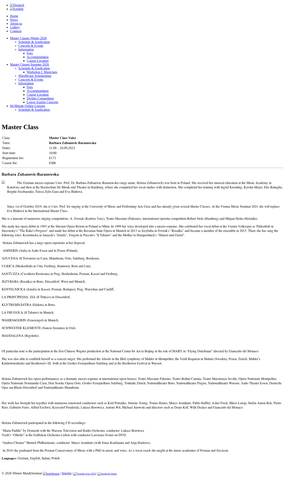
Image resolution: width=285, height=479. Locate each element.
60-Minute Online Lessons (27, 106)
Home (14, 16)
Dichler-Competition (40, 98)
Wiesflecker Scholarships (34, 76)
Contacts (15, 31)
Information (26, 49)
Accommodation (38, 57)
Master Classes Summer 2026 (29, 64)
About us (16, 23)
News (14, 20)
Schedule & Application (34, 42)
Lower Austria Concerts (42, 102)
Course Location (38, 61)
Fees (30, 53)
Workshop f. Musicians (42, 72)
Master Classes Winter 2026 (28, 38)
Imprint (66, 473)
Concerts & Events (30, 45)
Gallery (15, 27)
